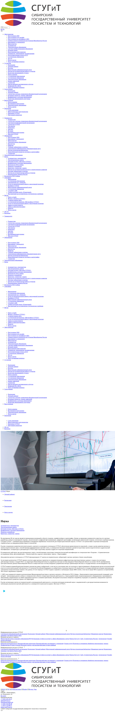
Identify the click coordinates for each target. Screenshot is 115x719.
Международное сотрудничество (18, 422)
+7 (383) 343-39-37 (6, 699)
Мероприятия (12, 291)
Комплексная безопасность (9, 643)
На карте (3, 696)
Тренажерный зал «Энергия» (17, 295)
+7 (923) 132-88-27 (6, 705)
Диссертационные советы (16, 268)
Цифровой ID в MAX (14, 386)
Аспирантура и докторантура (17, 267)
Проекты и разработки (15, 275)
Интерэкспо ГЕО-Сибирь (16, 273)
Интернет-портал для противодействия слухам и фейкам (38, 645)
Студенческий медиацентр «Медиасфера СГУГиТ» (23, 317)
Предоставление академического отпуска (20, 384)
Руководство (12, 221)
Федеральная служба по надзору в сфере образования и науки (50, 638)
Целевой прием (12, 347)
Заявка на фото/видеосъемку (16, 322)
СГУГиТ (3, 491)
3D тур (10, 355)
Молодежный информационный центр (20, 299)
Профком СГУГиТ (13, 298)
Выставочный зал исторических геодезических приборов (25, 306)
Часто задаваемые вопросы (16, 358)
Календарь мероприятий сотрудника (19, 402)
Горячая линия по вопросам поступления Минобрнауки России (27, 337)
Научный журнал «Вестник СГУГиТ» (19, 270)
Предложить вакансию (15, 425)
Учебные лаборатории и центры (18, 252)
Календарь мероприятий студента (18, 373)
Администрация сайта (15, 316)
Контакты (7, 428)
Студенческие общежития (16, 301)
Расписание (11, 365)
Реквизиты (11, 229)
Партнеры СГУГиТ (14, 424)
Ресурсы (10, 368)
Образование (8, 237)
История (10, 232)
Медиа (6, 307)
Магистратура (12, 246)
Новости (10, 324)
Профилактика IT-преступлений (11, 645)
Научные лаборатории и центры (18, 280)
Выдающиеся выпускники (16, 234)
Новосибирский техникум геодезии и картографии (23, 257)
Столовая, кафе (12, 303)
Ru (1, 29)
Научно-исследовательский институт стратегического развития (27, 278)
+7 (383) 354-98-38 (6, 704)
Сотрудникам (8, 389)
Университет (8, 216)
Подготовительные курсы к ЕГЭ (18, 352)
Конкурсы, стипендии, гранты (17, 277)
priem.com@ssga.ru (6, 707)
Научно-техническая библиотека (18, 255)
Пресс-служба (12, 313)
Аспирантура (12, 342)
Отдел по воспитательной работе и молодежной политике (26, 296)
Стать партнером (13, 420)
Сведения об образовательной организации (21, 224)
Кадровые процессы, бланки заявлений (20, 399)
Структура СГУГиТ (14, 226)
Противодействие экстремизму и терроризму (50, 643)
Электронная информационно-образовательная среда (24, 254)
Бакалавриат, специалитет (16, 244)
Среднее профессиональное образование (20, 345)
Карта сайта (17, 635)
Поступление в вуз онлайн (16, 334)
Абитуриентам (8, 327)
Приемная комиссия (7, 702)
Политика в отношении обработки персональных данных (90, 643)
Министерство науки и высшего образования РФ (16, 638)
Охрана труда (68, 643)
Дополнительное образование (17, 247)
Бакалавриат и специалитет (16, 339)
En (3, 29)
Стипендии (11, 258)
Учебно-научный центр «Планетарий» (20, 304)
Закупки (10, 231)
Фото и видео (12, 325)
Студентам (7, 360)
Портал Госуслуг (74, 638)
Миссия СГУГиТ (13, 236)
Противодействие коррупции (27, 643)
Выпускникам (8, 404)
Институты (11, 249)
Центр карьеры (12, 374)
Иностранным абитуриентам (17, 348)
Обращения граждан (97, 634)
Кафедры (10, 250)
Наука (6, 262)
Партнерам (7, 415)
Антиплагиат (103, 638)
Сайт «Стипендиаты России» (89, 638)
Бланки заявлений (13, 381)
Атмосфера (7, 286)
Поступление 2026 (13, 242)
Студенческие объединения (16, 293)
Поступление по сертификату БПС (18, 335)
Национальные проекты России (17, 283)
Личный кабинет (13, 366)
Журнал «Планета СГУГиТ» (16, 314)
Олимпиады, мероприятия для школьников (21, 350)
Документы (11, 228)
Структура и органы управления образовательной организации (27, 223)
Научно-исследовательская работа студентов (21, 281)
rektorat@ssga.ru (5, 700)
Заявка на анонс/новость (15, 321)
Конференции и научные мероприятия (20, 272)
